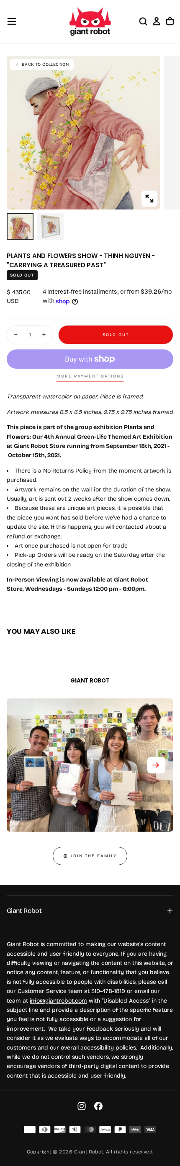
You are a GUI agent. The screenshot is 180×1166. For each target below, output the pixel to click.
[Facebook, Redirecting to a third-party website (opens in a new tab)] (98, 1106)
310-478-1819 (108, 991)
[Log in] (157, 21)
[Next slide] (156, 765)
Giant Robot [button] (24, 911)
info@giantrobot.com (58, 1000)
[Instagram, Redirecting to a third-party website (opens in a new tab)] (82, 1106)
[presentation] (149, 199)
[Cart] (170, 21)
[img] (30, 1130)
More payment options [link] (90, 376)
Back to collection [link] (45, 64)
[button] (12, 21)
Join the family (94, 855)
